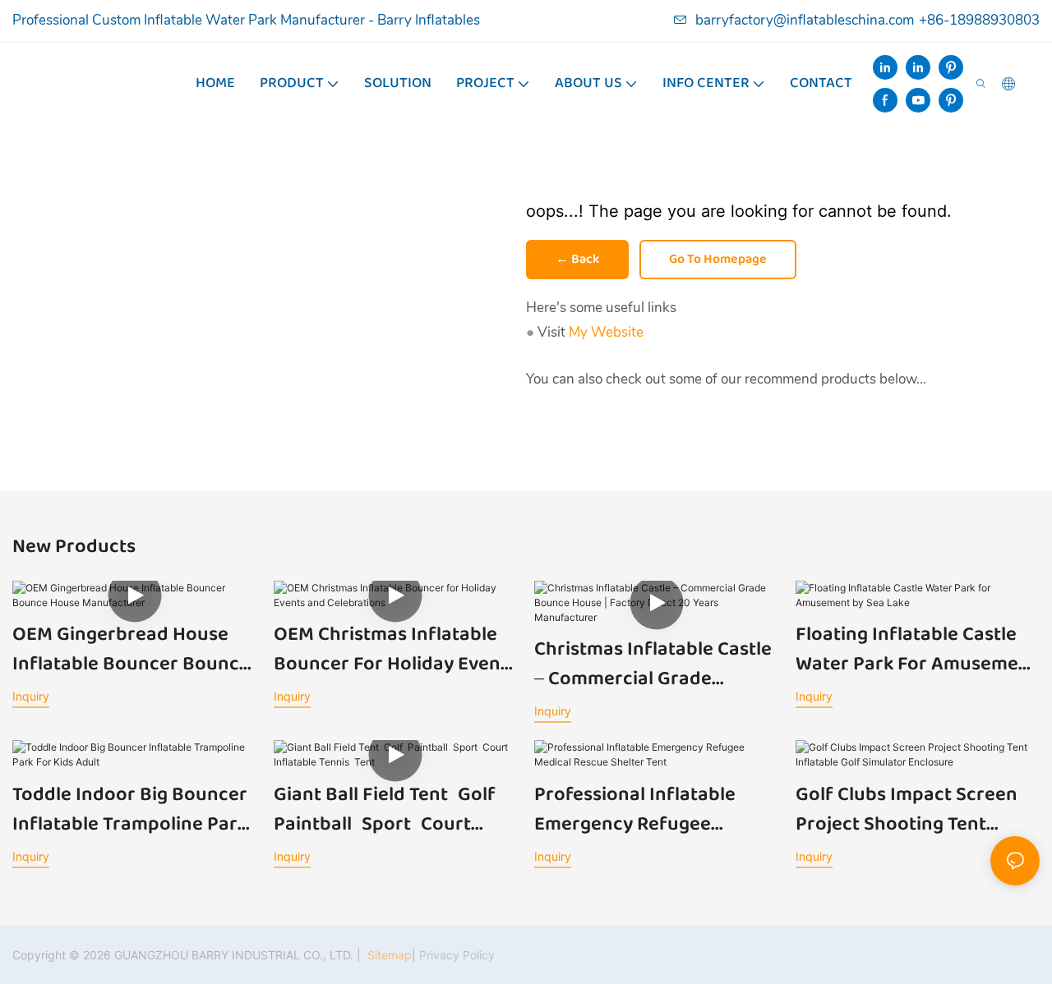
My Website (606, 332)
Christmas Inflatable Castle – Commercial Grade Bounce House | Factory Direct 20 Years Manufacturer (653, 664)
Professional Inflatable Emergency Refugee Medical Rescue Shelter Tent (636, 809)
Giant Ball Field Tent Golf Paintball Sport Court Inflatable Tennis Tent (389, 809)
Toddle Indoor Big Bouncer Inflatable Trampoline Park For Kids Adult (129, 809)
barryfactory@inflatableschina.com (804, 20)
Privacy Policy (457, 955)
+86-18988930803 (979, 20)
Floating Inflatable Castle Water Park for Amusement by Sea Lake (916, 649)
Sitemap (388, 955)
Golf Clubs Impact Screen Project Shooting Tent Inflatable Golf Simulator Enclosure (906, 809)
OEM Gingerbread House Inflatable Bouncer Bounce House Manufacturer (131, 649)
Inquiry (30, 696)
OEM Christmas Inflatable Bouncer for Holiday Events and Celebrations (395, 649)
